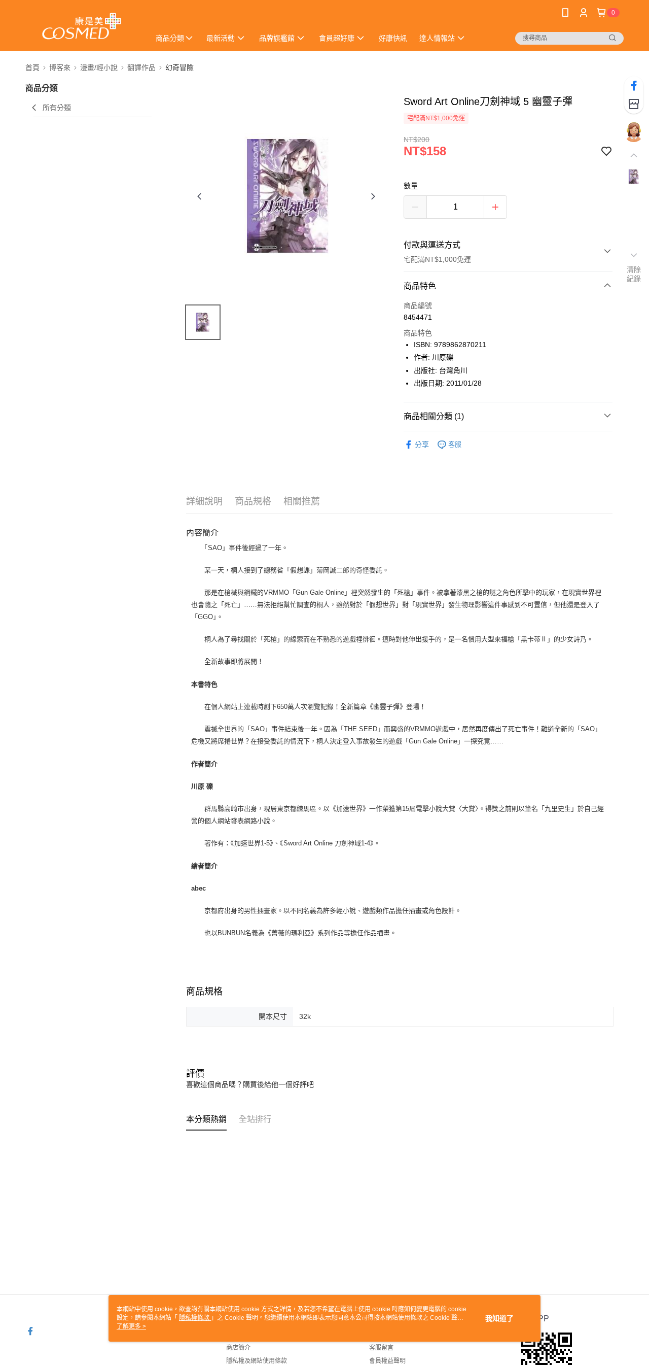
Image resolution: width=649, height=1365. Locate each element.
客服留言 (381, 1347)
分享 (422, 444)
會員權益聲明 (387, 1360)
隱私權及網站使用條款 (256, 1360)
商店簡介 (238, 1347)
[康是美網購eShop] (81, 26)
